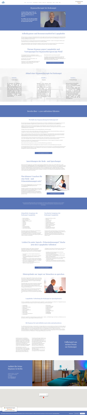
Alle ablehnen (77, 413)
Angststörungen (29, 184)
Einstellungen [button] (71, 413)
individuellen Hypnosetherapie (49, 57)
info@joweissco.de (13, 376)
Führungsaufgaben (40, 165)
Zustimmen (82, 413)
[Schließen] (85, 413)
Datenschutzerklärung (56, 413)
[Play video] (53, 19)
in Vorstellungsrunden (30, 165)
